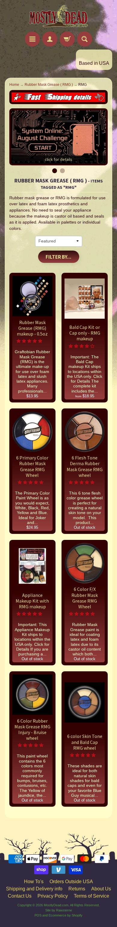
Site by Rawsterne (58, 910)
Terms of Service (91, 895)
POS (37, 915)
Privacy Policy (53, 895)
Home (14, 84)
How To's (34, 881)
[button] (30, 341)
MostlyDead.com (56, 905)
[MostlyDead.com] (58, 17)
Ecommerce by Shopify (65, 915)
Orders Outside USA (71, 881)
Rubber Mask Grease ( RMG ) (49, 84)
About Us (101, 888)
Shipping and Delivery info (34, 888)
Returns (76, 888)
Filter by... (58, 257)
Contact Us (20, 895)
